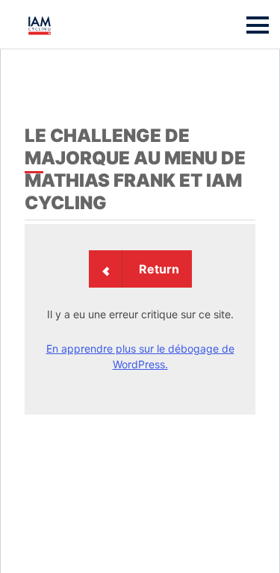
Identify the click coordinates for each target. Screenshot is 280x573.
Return (159, 268)
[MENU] (257, 25)
